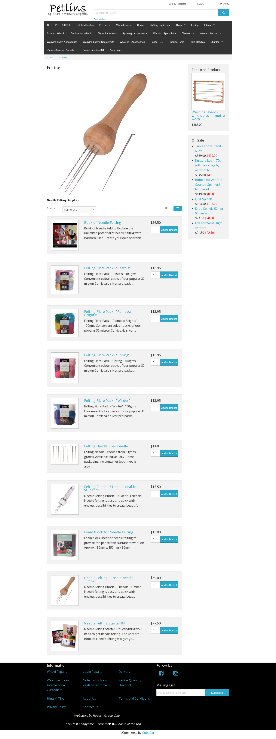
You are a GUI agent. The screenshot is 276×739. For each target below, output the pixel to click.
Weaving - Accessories (132, 42)
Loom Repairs (92, 672)
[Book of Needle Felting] (64, 235)
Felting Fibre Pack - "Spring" (107, 355)
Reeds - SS (157, 42)
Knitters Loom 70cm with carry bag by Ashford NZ (209, 165)
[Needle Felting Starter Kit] (64, 636)
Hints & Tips (55, 698)
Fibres (207, 25)
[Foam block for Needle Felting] (64, 545)
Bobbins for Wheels (81, 33)
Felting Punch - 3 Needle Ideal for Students (111, 488)
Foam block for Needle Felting (108, 532)
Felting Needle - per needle (106, 446)
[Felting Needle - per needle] (64, 454)
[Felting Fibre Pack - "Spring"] (64, 368)
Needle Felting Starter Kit (105, 623)
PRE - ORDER (63, 25)
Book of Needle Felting (102, 222)
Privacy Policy (56, 707)
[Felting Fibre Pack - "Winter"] (64, 413)
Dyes (179, 25)
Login (172, 3)
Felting (194, 25)
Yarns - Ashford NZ (94, 50)
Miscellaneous (124, 25)
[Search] (223, 12)
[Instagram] (176, 674)
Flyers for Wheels (107, 33)
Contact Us (90, 707)
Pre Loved (104, 25)
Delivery (124, 672)
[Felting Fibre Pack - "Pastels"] (64, 280)
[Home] (48, 25)
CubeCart (148, 733)
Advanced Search (101, 19)
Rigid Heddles (197, 42)
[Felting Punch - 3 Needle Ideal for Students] (64, 499)
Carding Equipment (160, 25)
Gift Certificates (85, 25)
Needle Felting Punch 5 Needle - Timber (110, 579)
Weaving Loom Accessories (62, 42)
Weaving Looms (208, 33)
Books (140, 25)
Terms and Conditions (134, 698)
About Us (89, 698)
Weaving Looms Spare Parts (98, 42)
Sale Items (116, 50)
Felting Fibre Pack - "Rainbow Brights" (107, 313)
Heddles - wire (176, 42)
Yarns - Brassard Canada (60, 50)
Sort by (51, 208)
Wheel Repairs (57, 672)
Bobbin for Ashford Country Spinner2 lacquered (208, 184)
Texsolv (186, 33)
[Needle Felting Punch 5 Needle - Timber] (64, 590)
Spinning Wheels (56, 33)
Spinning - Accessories (135, 33)
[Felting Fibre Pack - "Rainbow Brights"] (64, 323)
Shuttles (214, 42)
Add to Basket (169, 230)
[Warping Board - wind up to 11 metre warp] (208, 91)
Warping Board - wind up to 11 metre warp (208, 115)
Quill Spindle (204, 199)
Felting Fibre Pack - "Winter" (107, 400)
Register (181, 3)
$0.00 (225, 3)
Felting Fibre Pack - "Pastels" (107, 268)
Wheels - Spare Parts (164, 33)
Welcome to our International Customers (58, 685)
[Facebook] (161, 674)
